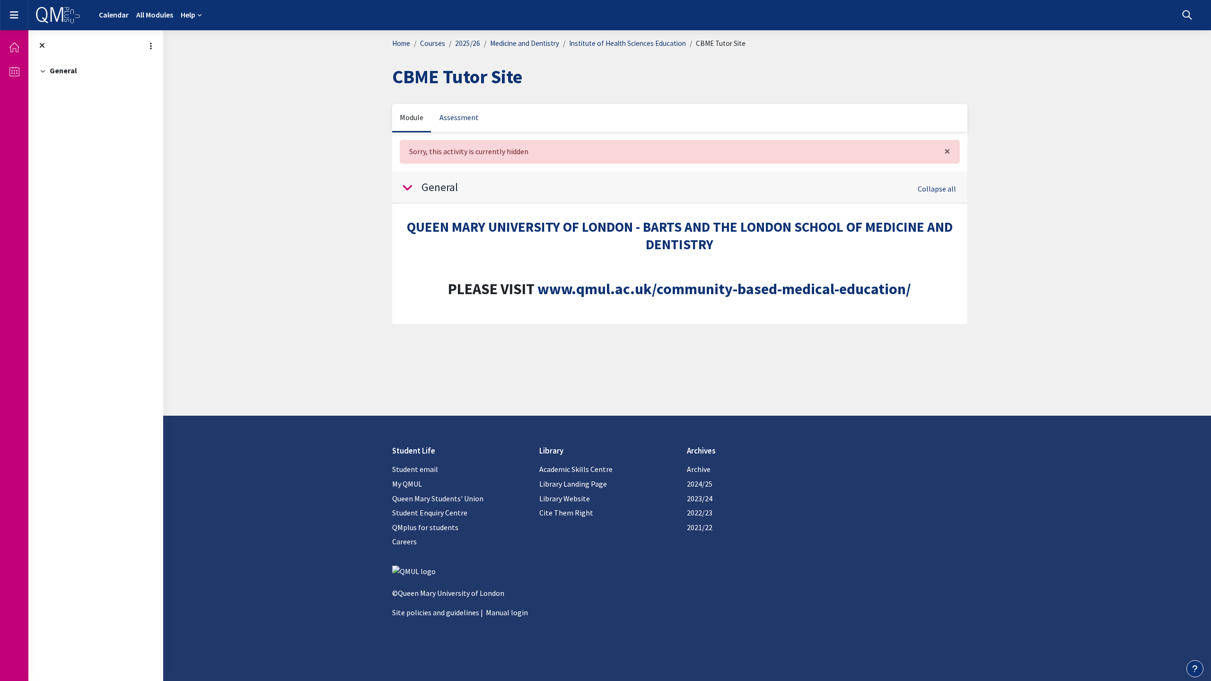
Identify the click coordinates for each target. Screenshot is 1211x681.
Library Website (564, 498)
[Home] (14, 47)
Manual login (507, 612)
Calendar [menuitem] (114, 14)
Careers (404, 541)
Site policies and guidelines (435, 612)
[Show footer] (1194, 668)
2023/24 (699, 498)
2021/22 (699, 527)
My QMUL (407, 484)
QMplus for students (425, 527)
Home (401, 43)
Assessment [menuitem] (459, 117)
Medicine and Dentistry (524, 43)
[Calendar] (14, 71)
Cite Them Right (566, 512)
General (63, 70)
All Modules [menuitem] (154, 14)
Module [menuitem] (411, 117)
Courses (432, 43)
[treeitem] (96, 71)
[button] (1187, 15)
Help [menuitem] (188, 14)
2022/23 (699, 512)
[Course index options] (150, 45)
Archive (699, 469)
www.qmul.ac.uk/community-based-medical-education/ (724, 288)
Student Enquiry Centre (429, 512)
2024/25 (699, 484)
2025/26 (467, 43)
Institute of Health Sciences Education (627, 43)
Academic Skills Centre (576, 469)
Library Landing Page (573, 484)
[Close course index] (42, 46)
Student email (415, 469)
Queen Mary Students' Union (437, 498)
